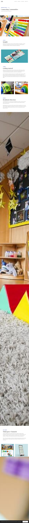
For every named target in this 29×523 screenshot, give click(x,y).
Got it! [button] (25, 521)
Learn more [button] (19, 521)
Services (19, 1)
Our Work (22, 1)
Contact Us (26, 1)
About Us (15, 1)
